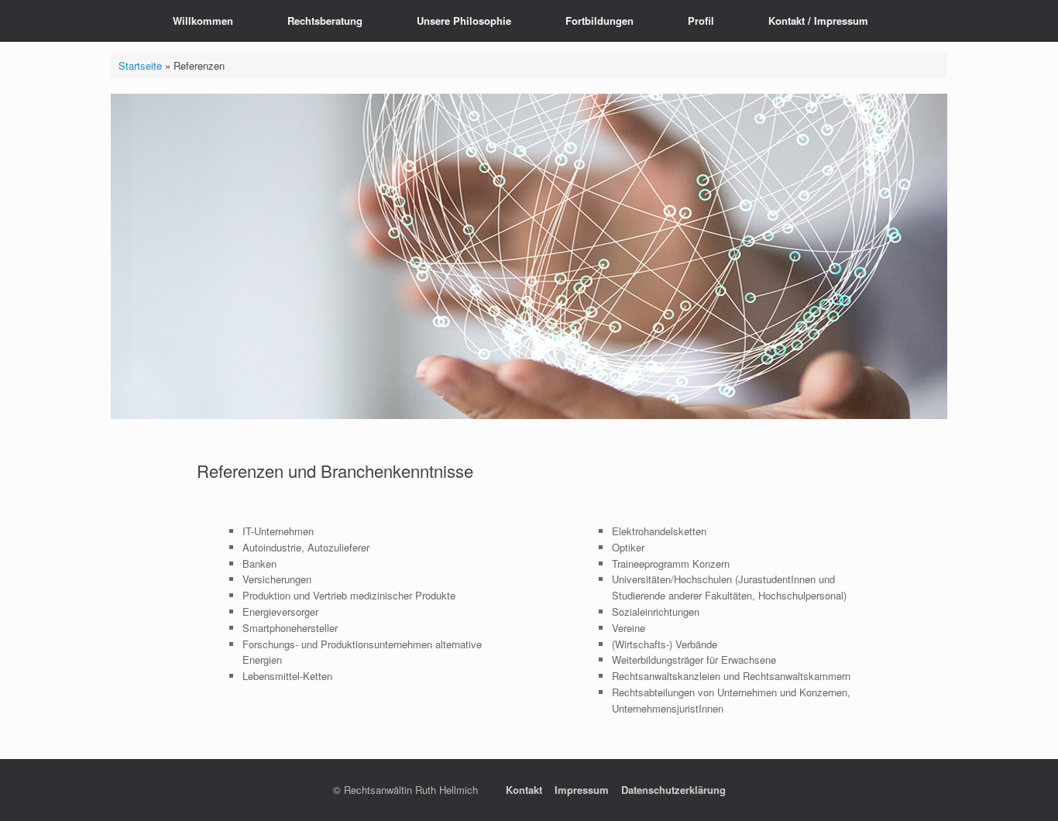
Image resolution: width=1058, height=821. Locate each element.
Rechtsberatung (324, 20)
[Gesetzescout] (122, 21)
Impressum (582, 789)
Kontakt (524, 789)
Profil (701, 20)
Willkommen (203, 20)
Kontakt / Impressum (818, 20)
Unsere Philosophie (464, 20)
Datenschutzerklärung (673, 789)
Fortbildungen (599, 20)
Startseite (140, 65)
